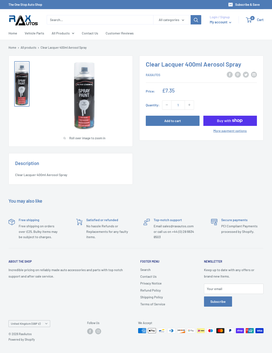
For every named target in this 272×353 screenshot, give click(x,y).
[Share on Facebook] (230, 74)
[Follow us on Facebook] (90, 331)
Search (145, 270)
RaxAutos (153, 75)
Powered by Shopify (21, 339)
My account (219, 22)
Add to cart (172, 120)
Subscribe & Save (247, 4)
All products (28, 47)
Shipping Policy (151, 297)
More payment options (230, 130)
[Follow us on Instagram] (98, 331)
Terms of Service (152, 304)
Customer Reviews (120, 33)
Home (12, 33)
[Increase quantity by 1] (189, 104)
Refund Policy (150, 290)
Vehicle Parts (34, 33)
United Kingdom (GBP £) (26, 323)
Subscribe (218, 301)
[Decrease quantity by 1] (166, 104)
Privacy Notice (151, 283)
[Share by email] (254, 74)
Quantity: (153, 105)
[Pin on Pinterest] (238, 74)
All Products (61, 33)
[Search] (196, 19)
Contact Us (90, 33)
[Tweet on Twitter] (246, 74)
